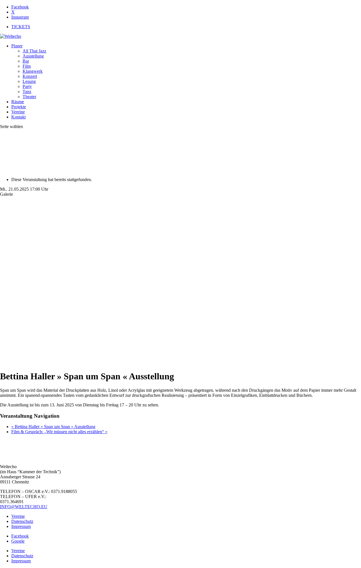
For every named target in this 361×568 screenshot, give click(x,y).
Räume (17, 101)
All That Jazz (34, 51)
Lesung (29, 81)
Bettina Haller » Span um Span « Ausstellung (53, 426)
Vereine (18, 111)
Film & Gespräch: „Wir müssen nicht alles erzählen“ (59, 431)
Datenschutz (22, 521)
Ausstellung (33, 56)
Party (27, 86)
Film (27, 66)
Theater (29, 96)
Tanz (27, 91)
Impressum (21, 526)
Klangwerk (33, 71)
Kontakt (18, 117)
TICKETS (20, 26)
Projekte (18, 106)
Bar (26, 61)
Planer (17, 45)
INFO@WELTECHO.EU (23, 506)
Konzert (30, 76)
